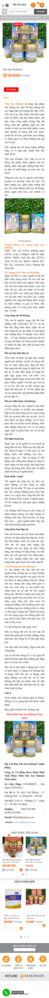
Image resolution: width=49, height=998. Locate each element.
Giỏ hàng (24, 994)
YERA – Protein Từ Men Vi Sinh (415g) (11, 917)
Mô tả (6, 98)
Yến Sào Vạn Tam (32, 860)
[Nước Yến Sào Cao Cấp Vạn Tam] (36, 899)
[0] (42, 5)
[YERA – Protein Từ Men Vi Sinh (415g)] (13, 899)
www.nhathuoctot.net (24, 822)
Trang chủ (8, 18)
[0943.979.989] (6, 992)
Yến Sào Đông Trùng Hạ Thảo (12, 860)
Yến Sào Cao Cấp (19, 18)
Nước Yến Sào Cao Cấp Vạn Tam (35, 917)
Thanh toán (11, 994)
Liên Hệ (5, 82)
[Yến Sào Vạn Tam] (24, 45)
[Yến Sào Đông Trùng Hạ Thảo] (13, 847)
